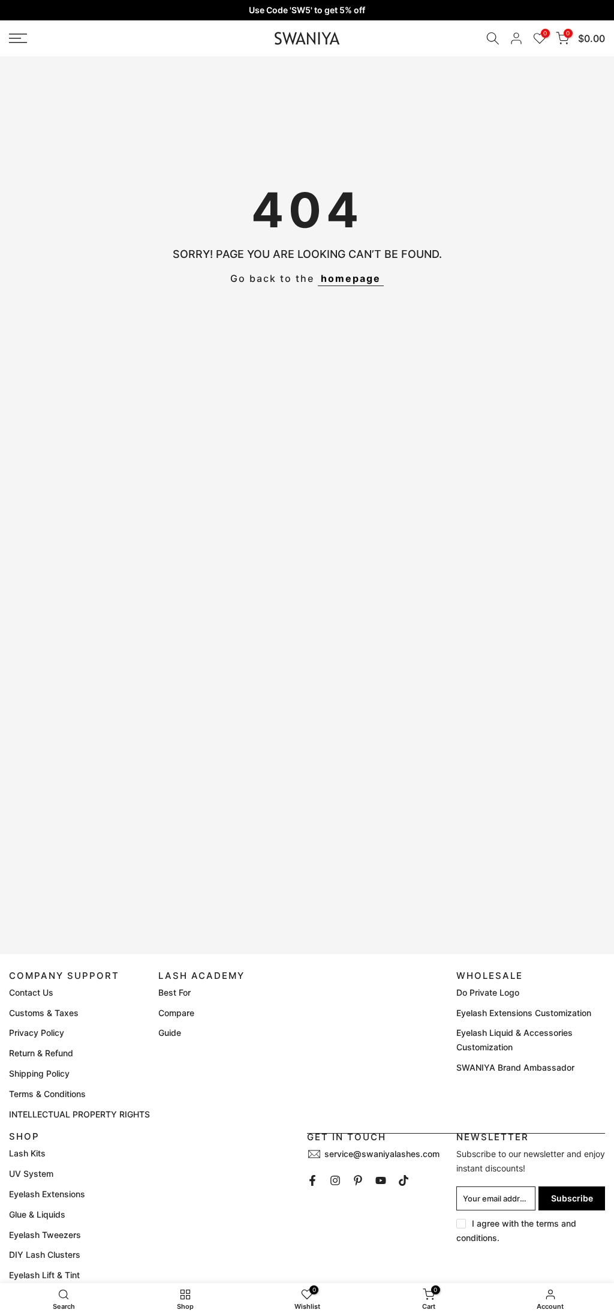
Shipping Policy (39, 1073)
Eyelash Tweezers (45, 1235)
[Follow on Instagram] (335, 1180)
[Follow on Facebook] (312, 1180)
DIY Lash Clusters (44, 1254)
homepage (351, 278)
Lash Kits (27, 1153)
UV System (31, 1173)
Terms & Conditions (47, 1094)
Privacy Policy (36, 1032)
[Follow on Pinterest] (358, 1180)
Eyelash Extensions (47, 1194)
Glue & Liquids (37, 1214)
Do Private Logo (487, 992)
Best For (174, 992)
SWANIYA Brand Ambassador (515, 1067)
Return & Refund (41, 1053)
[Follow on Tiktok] (403, 1180)
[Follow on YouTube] (380, 1180)
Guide (169, 1032)
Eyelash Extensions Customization (523, 1013)
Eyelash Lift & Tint (44, 1275)
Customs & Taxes (44, 1013)
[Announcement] (307, 10)
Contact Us (31, 992)
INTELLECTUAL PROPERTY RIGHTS (79, 1114)
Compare (176, 1013)
